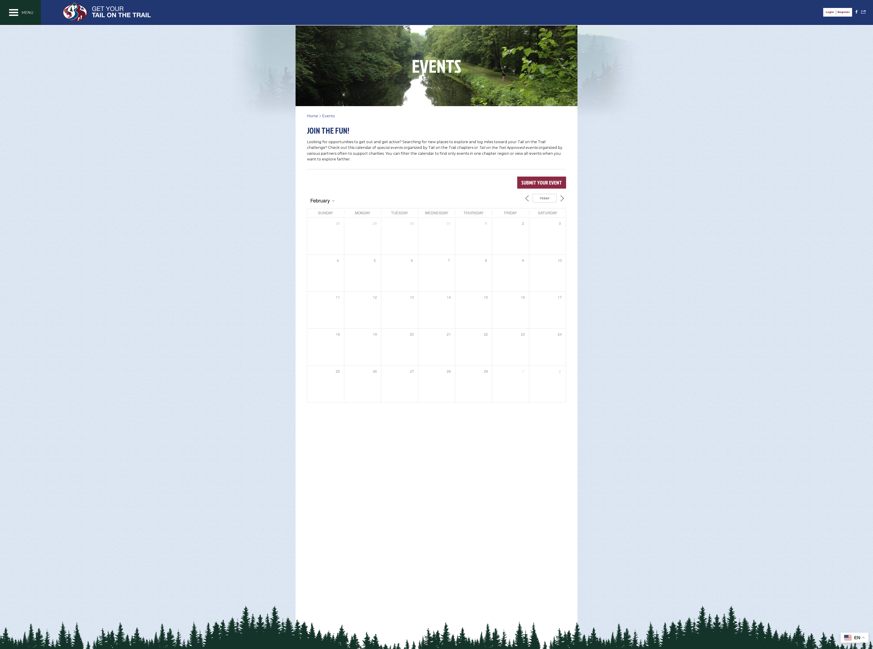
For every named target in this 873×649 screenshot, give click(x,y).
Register (844, 12)
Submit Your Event (541, 182)
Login (830, 12)
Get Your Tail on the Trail (107, 12)
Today (544, 198)
